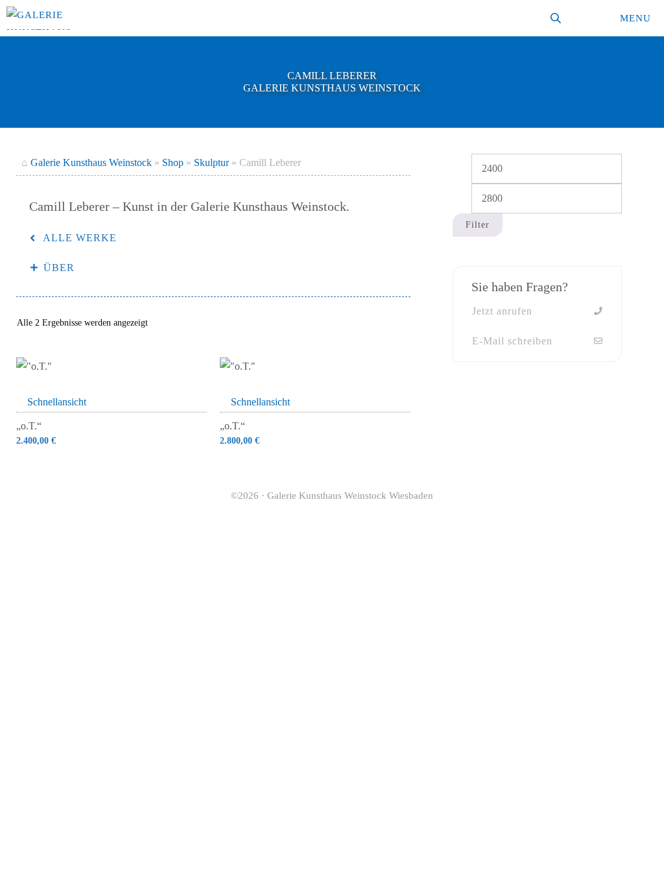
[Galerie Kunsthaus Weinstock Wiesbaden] (38, 18)
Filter (478, 225)
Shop (173, 162)
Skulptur (211, 162)
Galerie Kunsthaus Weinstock (91, 162)
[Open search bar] (557, 18)
